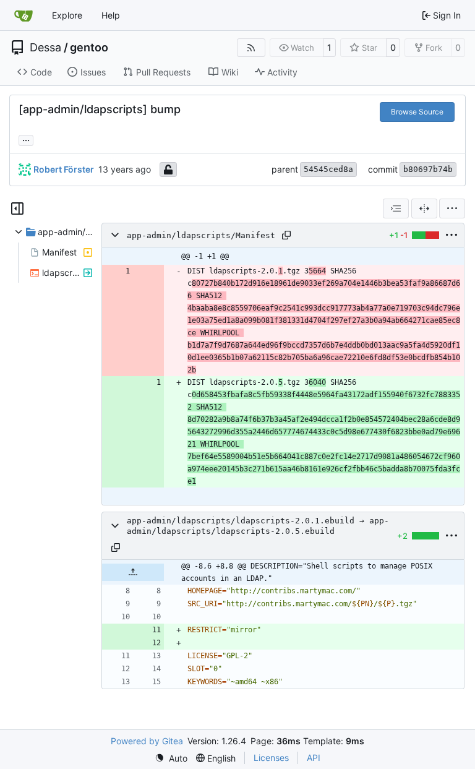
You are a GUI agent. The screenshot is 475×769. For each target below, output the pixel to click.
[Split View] (424, 208)
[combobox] (396, 208)
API (313, 757)
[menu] (452, 208)
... (26, 139)
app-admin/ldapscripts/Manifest (201, 235)
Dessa (45, 47)
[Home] (23, 15)
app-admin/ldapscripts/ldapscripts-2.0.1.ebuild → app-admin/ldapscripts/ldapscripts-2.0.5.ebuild (258, 526)
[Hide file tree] (17, 208)
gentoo (89, 47)
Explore (67, 15)
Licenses (271, 757)
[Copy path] (286, 235)
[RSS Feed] (251, 47)
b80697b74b (428, 169)
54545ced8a (328, 169)
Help (110, 15)
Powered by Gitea (147, 741)
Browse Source (417, 111)
